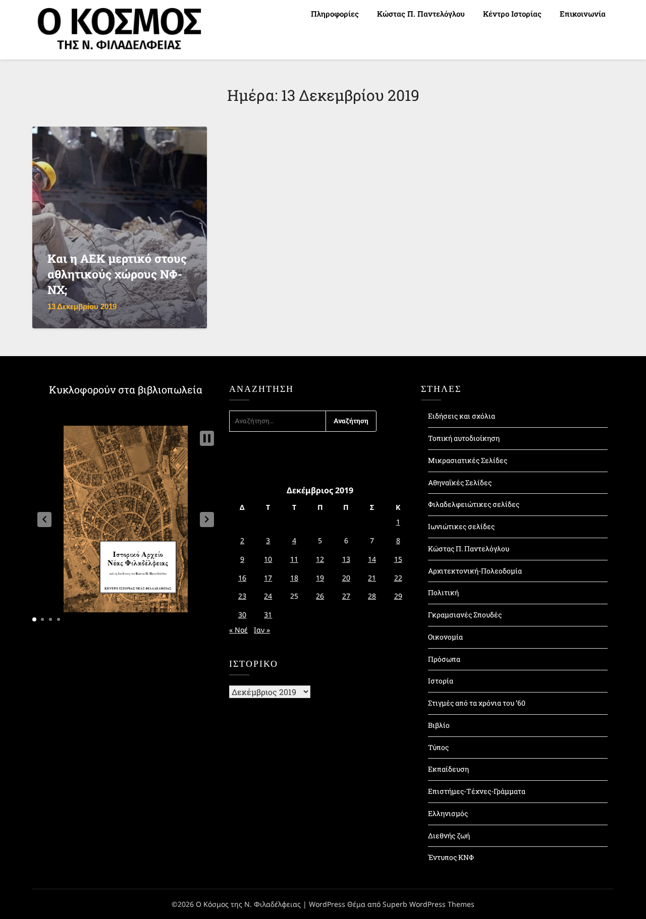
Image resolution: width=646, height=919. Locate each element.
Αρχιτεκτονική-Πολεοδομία (475, 571)
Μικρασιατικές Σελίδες (467, 460)
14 (372, 559)
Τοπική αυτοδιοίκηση (464, 438)
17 (268, 578)
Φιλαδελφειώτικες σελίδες (473, 504)
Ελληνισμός (448, 813)
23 (242, 596)
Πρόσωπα (444, 659)
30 (242, 614)
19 (320, 578)
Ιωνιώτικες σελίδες (461, 526)
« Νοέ (238, 630)
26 (320, 596)
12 (320, 559)
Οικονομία (445, 637)
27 (346, 596)
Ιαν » (262, 630)
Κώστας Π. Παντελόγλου (421, 14)
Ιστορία (440, 680)
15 (398, 559)
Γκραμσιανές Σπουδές (465, 614)
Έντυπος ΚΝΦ (451, 857)
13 (346, 559)
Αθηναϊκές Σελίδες (460, 482)
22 (398, 578)
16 (242, 578)
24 (268, 596)
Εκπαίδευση (448, 769)
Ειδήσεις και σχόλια (461, 416)
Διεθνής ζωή (449, 835)
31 (268, 614)
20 (346, 578)
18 (294, 578)
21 (372, 578)
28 (372, 596)
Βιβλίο (439, 725)
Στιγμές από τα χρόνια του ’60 (476, 703)
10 (268, 559)
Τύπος (438, 747)
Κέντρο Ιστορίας (512, 14)
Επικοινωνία (583, 14)
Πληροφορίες (335, 14)
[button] (44, 519)
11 (294, 559)
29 (398, 596)
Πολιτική (443, 592)
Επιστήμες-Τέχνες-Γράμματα (476, 791)
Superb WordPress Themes (428, 904)
